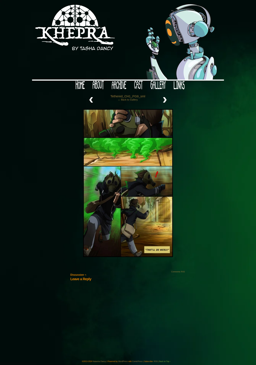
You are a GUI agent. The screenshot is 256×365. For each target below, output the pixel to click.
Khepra (128, 41)
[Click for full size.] (128, 256)
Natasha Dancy (99, 361)
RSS (156, 361)
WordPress (123, 361)
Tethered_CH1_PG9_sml (127, 96)
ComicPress (137, 361)
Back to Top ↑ (165, 361)
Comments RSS (178, 272)
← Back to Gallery (128, 99)
